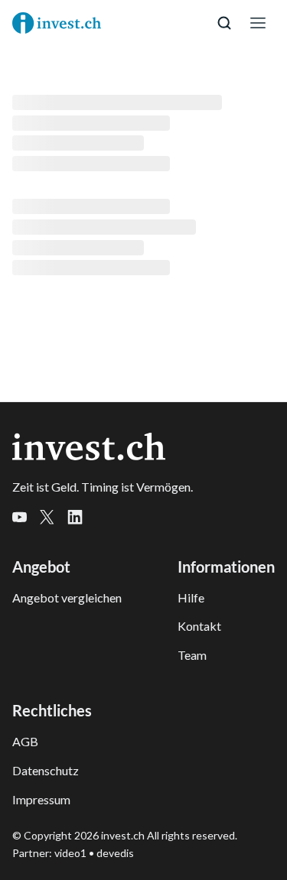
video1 (70, 852)
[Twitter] (53, 519)
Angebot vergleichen (67, 597)
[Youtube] (26, 519)
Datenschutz (45, 770)
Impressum (41, 799)
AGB (25, 741)
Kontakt (199, 626)
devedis (115, 852)
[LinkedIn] (81, 519)
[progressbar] (117, 102)
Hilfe (191, 597)
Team (192, 655)
